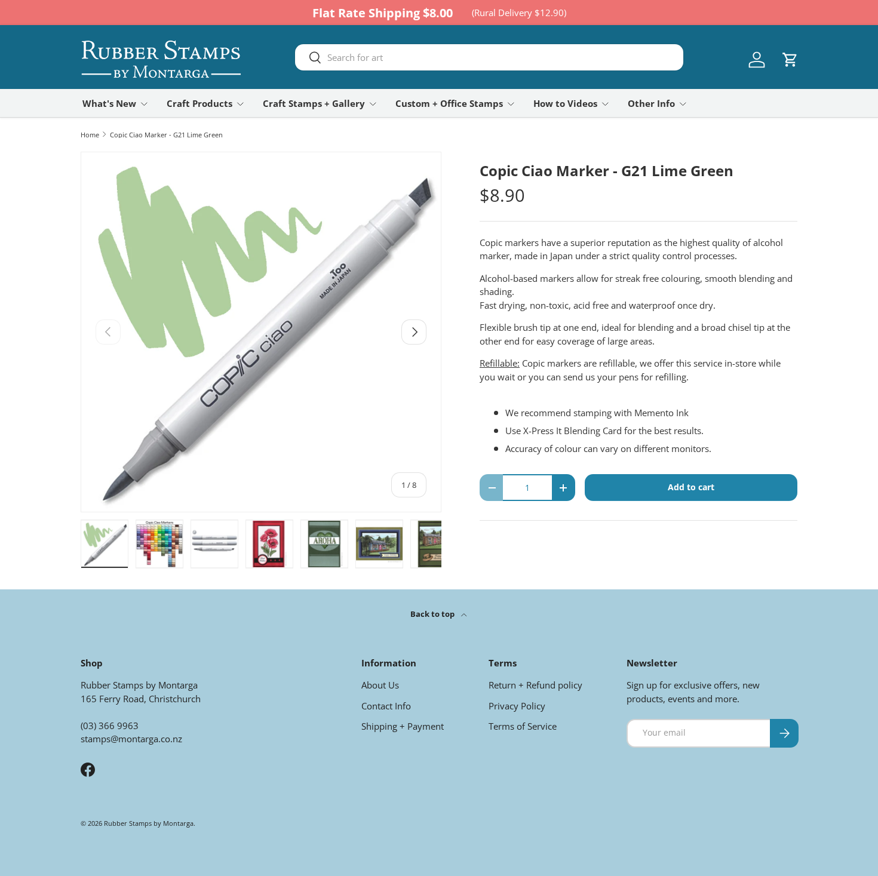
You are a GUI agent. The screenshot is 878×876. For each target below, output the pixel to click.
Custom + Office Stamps (449, 103)
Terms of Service (523, 726)
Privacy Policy (517, 706)
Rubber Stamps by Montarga (149, 823)
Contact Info (386, 706)
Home (90, 134)
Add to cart (691, 487)
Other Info (651, 103)
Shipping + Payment (402, 726)
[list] (261, 332)
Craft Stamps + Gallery (314, 103)
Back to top (433, 613)
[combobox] (489, 57)
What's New (109, 103)
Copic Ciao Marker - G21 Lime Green (166, 134)
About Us (380, 685)
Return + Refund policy (535, 685)
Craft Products (199, 103)
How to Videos (565, 103)
